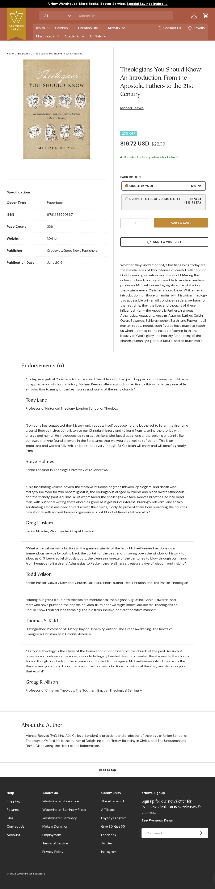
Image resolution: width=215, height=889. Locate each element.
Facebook (108, 835)
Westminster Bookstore (60, 801)
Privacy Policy (52, 851)
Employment (52, 835)
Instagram (109, 851)
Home (10, 53)
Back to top (107, 770)
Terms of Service (55, 843)
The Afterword (112, 801)
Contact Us (15, 826)
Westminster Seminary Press (64, 809)
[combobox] (106, 15)
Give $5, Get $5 (113, 826)
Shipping (13, 801)
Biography (24, 53)
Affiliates (108, 809)
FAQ (10, 818)
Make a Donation (55, 826)
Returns (13, 809)
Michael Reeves (132, 108)
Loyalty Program (113, 818)
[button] (205, 15)
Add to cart (181, 223)
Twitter (106, 843)
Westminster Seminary (59, 818)
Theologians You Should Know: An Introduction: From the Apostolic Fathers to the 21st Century (59, 53)
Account (13, 835)
